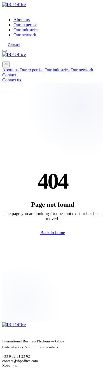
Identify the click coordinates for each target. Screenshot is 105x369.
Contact (14, 45)
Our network (24, 34)
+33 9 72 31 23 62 (16, 356)
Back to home (52, 232)
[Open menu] (4, 51)
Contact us (11, 79)
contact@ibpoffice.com (20, 361)
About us (21, 19)
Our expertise (25, 24)
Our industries (25, 29)
